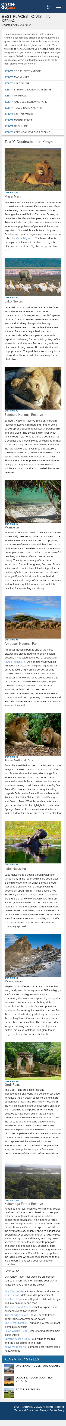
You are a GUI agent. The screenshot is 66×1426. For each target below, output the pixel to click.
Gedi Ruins (16, 126)
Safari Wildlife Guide (16, 1331)
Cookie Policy (57, 1410)
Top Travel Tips (13, 1299)
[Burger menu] (58, 6)
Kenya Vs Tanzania (15, 1346)
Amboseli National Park (26, 101)
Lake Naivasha (19, 114)
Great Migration (25, 238)
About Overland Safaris (18, 1307)
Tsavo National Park (24, 107)
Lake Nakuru (18, 83)
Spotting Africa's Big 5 (17, 1338)
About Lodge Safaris (16, 1315)
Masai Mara (17, 77)
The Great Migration (16, 1323)
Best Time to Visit (14, 1291)
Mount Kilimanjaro (15, 661)
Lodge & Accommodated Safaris (34, 1379)
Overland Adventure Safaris (38, 1365)
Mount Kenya (18, 120)
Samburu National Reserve (28, 89)
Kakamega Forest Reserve (27, 132)
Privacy (44, 1410)
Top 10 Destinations (23, 71)
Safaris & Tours (28, 1389)
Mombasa (16, 95)
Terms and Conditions (26, 1410)
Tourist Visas (12, 1295)
